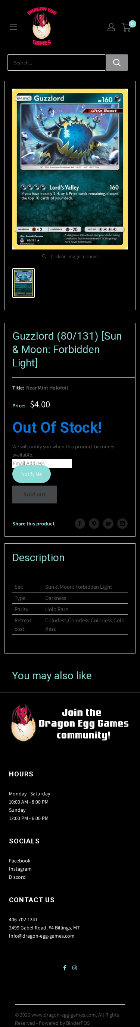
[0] (126, 27)
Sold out (35, 494)
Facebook (20, 860)
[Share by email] (122, 523)
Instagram (20, 868)
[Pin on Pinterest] (94, 523)
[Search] (117, 62)
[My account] (111, 27)
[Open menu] (13, 26)
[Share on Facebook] (80, 523)
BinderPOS (78, 1023)
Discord (17, 877)
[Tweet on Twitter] (108, 523)
